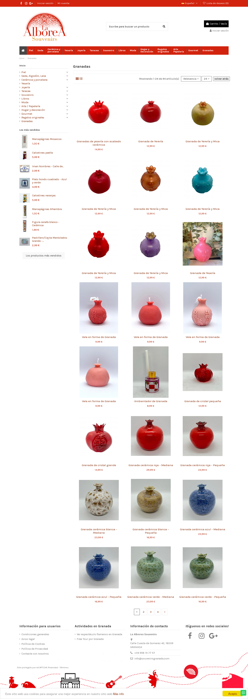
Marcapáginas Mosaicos (47, 139)
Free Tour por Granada (90, 639)
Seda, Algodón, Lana (33, 75)
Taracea (25, 91)
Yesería (25, 83)
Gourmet (26, 113)
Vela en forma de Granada (99, 337)
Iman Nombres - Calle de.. (48, 166)
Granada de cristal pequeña (202, 401)
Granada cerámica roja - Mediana (151, 465)
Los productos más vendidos (43, 255)
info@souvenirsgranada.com (151, 658)
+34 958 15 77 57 (144, 652)
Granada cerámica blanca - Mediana (99, 531)
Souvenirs (27, 94)
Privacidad (53, 667)
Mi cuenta (63, 3)
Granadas (27, 121)
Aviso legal (28, 639)
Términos (64, 667)
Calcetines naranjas (44, 195)
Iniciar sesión (45, 3)
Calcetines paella (42, 152)
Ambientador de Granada (150, 401)
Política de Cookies (33, 643)
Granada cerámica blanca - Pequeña (151, 531)
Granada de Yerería (150, 141)
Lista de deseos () (217, 3)
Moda (24, 102)
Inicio (22, 65)
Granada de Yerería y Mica (203, 141)
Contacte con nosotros (35, 653)
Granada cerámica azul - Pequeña (98, 596)
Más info (118, 694)
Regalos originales (32, 117)
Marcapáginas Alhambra (47, 209)
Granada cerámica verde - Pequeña (202, 596)
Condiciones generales (35, 634)
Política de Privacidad (34, 648)
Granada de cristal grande (99, 465)
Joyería (25, 87)
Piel (23, 72)
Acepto (232, 693)
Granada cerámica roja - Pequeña (202, 465)
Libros (25, 98)
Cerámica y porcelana (34, 79)
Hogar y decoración (33, 109)
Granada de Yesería (202, 273)
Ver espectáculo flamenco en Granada (99, 634)
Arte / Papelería (30, 106)
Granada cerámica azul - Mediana (202, 529)
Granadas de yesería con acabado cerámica (99, 143)
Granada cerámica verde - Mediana (150, 596)
